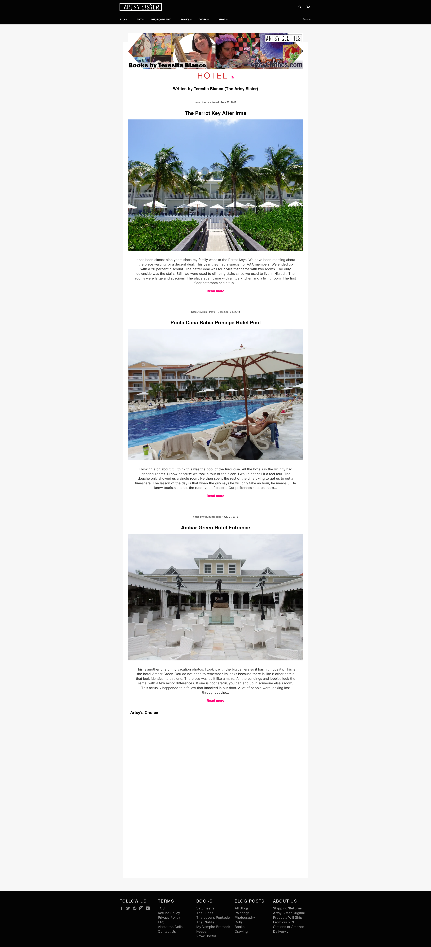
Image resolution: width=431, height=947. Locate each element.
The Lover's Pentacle (213, 917)
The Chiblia (205, 922)
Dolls (238, 922)
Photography (245, 917)
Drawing (241, 931)
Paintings (242, 913)
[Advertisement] (144, 768)
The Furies (204, 913)
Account (307, 19)
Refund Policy (169, 913)
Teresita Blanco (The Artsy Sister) (226, 88)
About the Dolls (170, 927)
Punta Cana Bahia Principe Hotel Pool (215, 322)
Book (239, 927)
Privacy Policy (169, 917)
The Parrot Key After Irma (215, 112)
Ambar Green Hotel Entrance (215, 527)
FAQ (161, 922)
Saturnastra (205, 908)
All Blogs (241, 908)
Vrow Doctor (206, 936)
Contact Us (167, 931)
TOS (161, 908)
